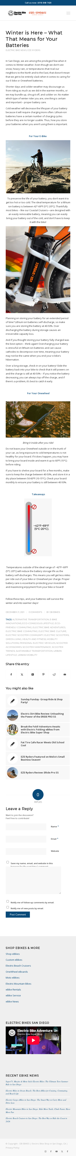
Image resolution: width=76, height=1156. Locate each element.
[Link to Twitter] (62, 1151)
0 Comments (35, 612)
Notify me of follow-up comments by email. (32, 902)
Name (55, 826)
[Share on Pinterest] (43, 674)
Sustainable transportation (34, 651)
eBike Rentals (13, 989)
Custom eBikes (14, 959)
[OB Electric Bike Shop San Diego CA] (31, 13)
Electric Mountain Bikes (18, 983)
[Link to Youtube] (56, 1151)
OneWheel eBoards (17, 971)
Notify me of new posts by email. (27, 908)
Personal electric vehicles (37, 643)
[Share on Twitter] (22, 674)
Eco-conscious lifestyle (38, 623)
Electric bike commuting (22, 631)
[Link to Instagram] (45, 1151)
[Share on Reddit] (54, 674)
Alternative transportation (30, 619)
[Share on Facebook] (11, 674)
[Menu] (68, 13)
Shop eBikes (13, 954)
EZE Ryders (33, 50)
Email (54, 838)
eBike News (12, 1001)
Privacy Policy (12, 1147)
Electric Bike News (16, 50)
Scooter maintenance (37, 647)
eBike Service (13, 995)
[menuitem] (68, 13)
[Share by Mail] (65, 674)
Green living (13, 639)
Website (55, 851)
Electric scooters (56, 635)
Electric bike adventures (49, 627)
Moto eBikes (13, 977)
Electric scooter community (25, 635)
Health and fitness (34, 639)
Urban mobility (27, 655)
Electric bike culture (52, 631)
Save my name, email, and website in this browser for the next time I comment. (32, 865)
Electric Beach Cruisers (18, 965)
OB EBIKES (55, 612)
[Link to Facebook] (51, 1151)
